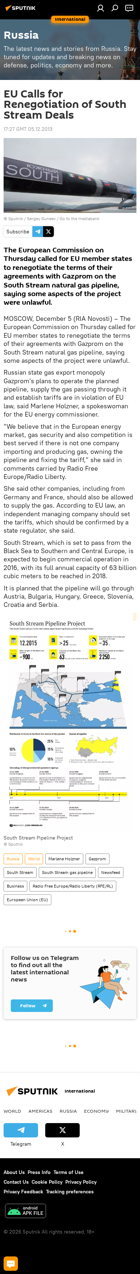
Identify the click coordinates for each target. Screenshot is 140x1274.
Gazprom (97, 858)
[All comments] (11, 1263)
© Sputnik (13, 844)
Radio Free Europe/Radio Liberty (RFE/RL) (73, 886)
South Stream (20, 872)
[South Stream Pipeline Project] (70, 723)
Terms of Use (68, 1172)
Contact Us (16, 1182)
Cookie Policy (47, 1182)
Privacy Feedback (23, 1191)
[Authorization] (100, 8)
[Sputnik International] (21, 11)
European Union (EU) (27, 899)
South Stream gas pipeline (67, 872)
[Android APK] (25, 1212)
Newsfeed (110, 872)
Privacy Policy (81, 1182)
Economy (96, 1111)
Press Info (39, 1172)
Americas (40, 1111)
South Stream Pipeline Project (38, 838)
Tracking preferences (70, 1191)
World (34, 858)
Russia (13, 858)
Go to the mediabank (79, 218)
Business (15, 886)
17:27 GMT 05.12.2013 (28, 129)
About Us (14, 1172)
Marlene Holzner (64, 858)
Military (127, 1111)
